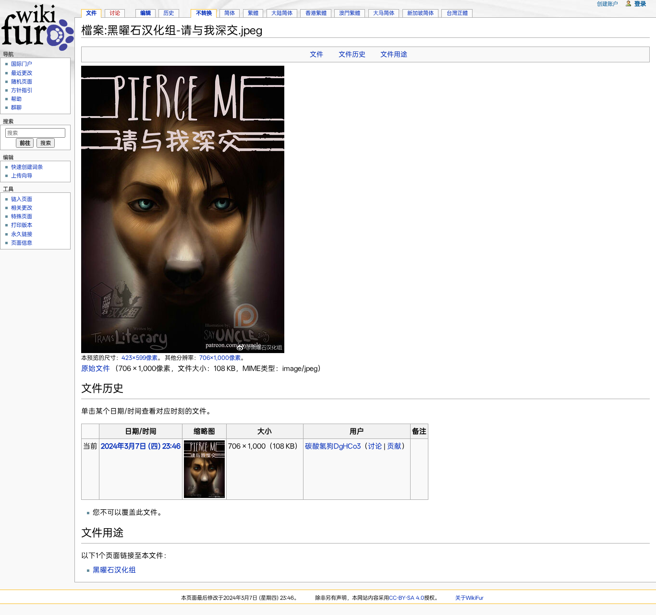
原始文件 (95, 368)
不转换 (204, 13)
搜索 (8, 121)
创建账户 (607, 3)
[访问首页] (37, 26)
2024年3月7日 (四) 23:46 (141, 446)
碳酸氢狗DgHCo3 (333, 446)
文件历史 (352, 54)
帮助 (16, 98)
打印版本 (21, 225)
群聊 (16, 107)
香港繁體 (316, 13)
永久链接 (21, 234)
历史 (168, 13)
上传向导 (21, 175)
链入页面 (21, 199)
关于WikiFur (469, 597)
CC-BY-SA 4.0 (406, 597)
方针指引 (21, 90)
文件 (316, 54)
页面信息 (21, 242)
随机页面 (21, 81)
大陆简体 (281, 13)
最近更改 (21, 73)
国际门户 (21, 63)
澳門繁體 (349, 13)
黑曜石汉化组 (114, 570)
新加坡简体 (420, 13)
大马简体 (383, 13)
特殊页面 (21, 216)
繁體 (253, 13)
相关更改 (21, 207)
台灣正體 (457, 13)
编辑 (145, 13)
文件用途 (393, 54)
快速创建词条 (27, 167)
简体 (229, 13)
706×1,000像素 (220, 357)
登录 (640, 3)
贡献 (394, 446)
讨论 (375, 446)
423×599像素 (139, 357)
